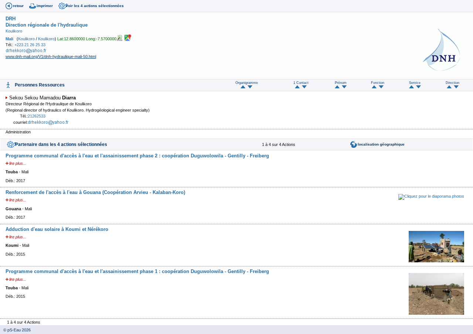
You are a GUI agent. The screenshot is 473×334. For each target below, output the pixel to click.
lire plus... (17, 163)
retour (18, 6)
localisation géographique (381, 144)
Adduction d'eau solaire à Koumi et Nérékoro (57, 229)
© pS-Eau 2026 (15, 330)
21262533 (36, 116)
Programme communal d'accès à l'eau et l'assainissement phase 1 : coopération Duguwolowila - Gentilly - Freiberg (137, 271)
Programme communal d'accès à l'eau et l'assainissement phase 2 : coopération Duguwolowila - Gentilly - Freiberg (137, 156)
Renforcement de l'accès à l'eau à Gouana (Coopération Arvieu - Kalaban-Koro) (95, 192)
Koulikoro (14, 31)
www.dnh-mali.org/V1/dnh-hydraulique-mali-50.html (51, 56)
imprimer (45, 6)
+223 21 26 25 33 (29, 44)
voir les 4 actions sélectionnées (95, 6)
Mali (9, 38)
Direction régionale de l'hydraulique (47, 25)
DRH (11, 18)
